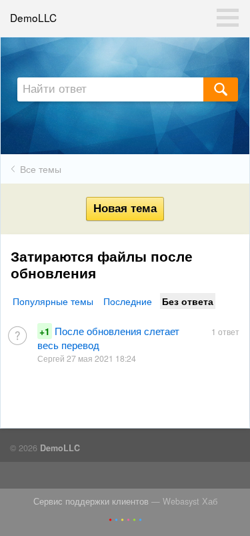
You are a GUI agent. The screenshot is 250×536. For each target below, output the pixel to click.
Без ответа (187, 301)
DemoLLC (33, 17)
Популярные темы (53, 301)
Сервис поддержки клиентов (91, 501)
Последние (127, 301)
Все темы (40, 169)
